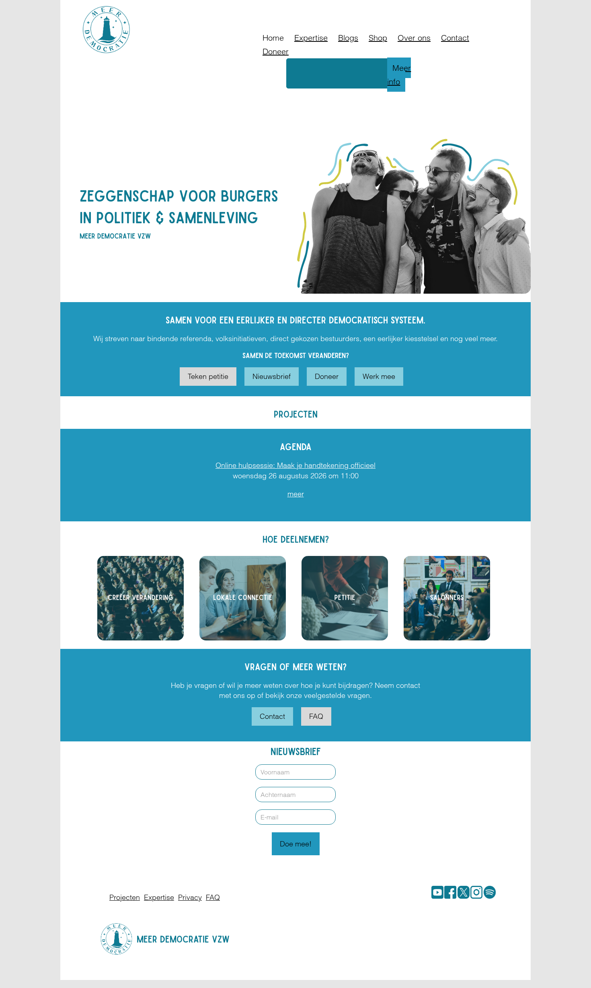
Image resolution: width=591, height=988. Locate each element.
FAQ (316, 716)
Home (273, 38)
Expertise (311, 38)
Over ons (414, 38)
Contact (455, 38)
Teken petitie (208, 376)
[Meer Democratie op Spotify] (488, 892)
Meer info (399, 74)
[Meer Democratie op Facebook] (448, 892)
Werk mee (379, 376)
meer (295, 493)
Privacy (190, 897)
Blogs (348, 38)
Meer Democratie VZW (183, 939)
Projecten (124, 897)
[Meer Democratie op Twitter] (462, 892)
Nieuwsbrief (271, 376)
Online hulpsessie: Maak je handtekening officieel (295, 465)
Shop (378, 38)
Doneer (276, 51)
